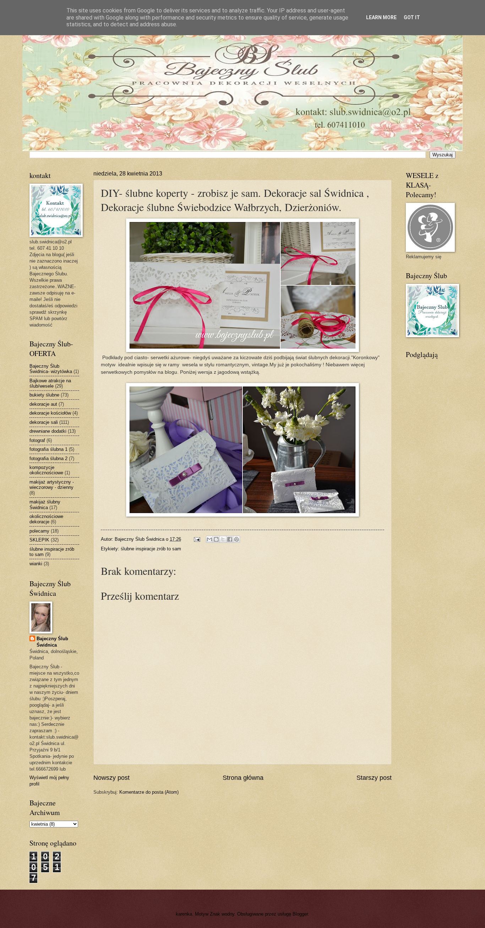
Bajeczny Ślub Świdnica (52, 642)
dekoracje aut (43, 404)
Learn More (381, 17)
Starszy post (374, 777)
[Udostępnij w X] (223, 539)
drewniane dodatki (47, 431)
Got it (412, 17)
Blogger (300, 914)
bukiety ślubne (44, 395)
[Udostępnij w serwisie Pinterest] (236, 539)
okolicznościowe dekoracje (46, 519)
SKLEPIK (39, 540)
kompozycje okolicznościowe (46, 470)
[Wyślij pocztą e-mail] (209, 539)
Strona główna (243, 777)
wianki (35, 563)
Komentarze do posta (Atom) (149, 792)
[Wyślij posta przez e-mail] (197, 539)
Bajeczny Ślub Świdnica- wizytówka (50, 368)
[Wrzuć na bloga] (216, 539)
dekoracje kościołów (50, 413)
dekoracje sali (43, 422)
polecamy (39, 531)
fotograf (37, 440)
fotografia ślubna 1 (48, 449)
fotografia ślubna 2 (48, 458)
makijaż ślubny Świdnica (44, 504)
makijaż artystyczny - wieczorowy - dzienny (51, 484)
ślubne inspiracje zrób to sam (151, 548)
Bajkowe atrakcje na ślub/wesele (50, 383)
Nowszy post (111, 777)
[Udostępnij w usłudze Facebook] (229, 539)
